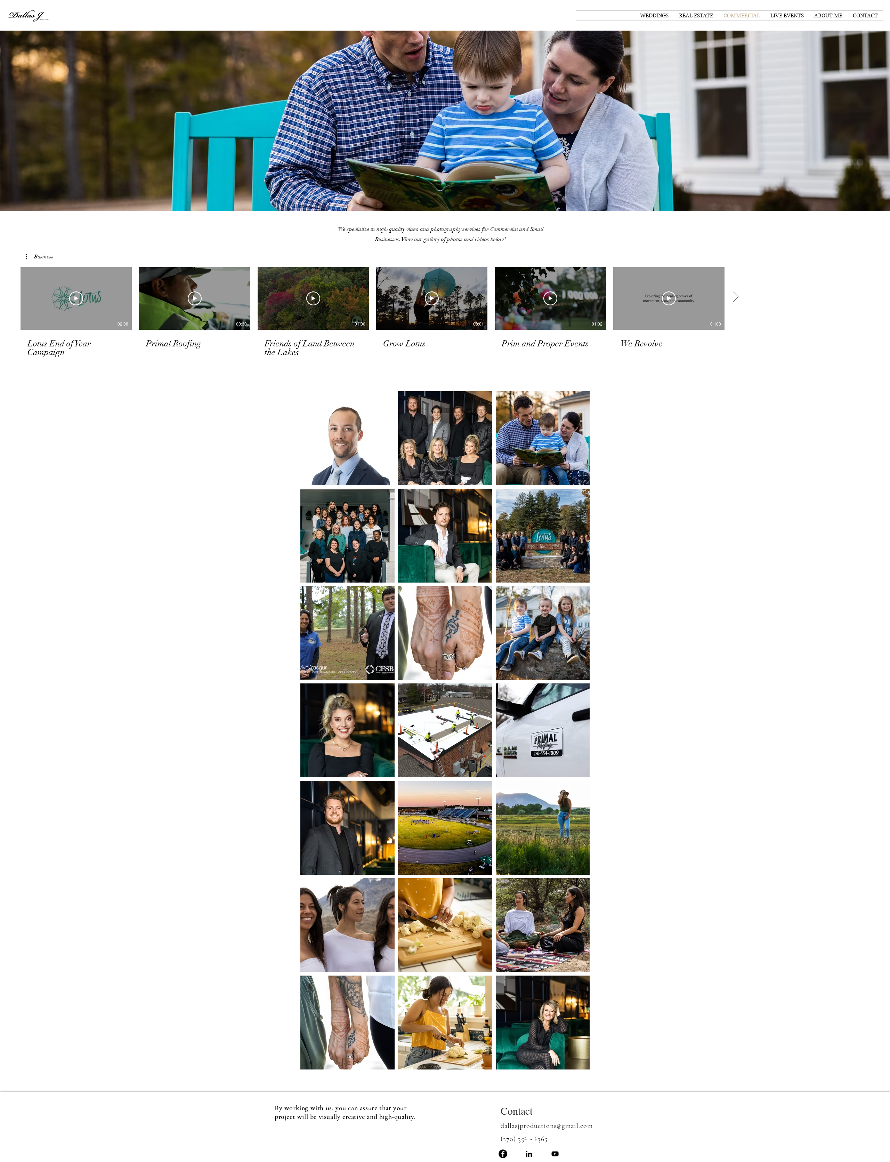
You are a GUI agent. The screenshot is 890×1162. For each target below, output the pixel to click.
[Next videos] (735, 297)
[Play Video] (76, 298)
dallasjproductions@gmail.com (547, 1126)
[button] (445, 121)
